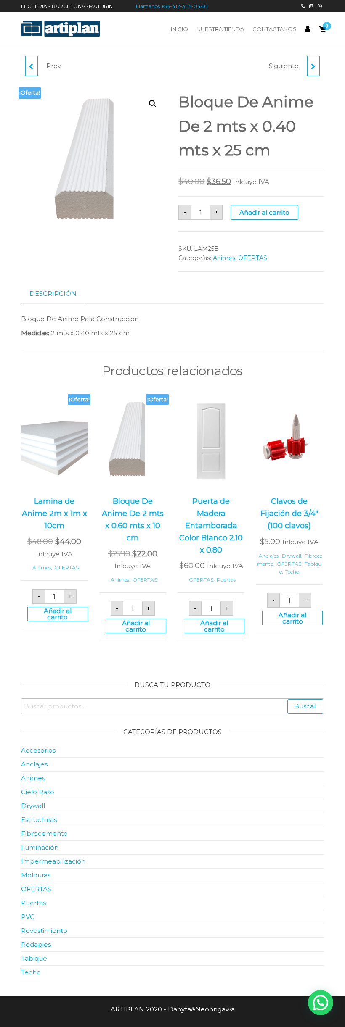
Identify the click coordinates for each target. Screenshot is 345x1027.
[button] (152, 103)
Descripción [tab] (53, 294)
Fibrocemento (44, 833)
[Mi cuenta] (307, 29)
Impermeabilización (53, 861)
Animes (224, 258)
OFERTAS (252, 258)
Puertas (226, 580)
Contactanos (274, 29)
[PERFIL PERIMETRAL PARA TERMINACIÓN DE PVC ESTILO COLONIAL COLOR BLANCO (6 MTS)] (31, 66)
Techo (292, 572)
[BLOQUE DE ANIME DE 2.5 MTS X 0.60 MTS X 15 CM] (313, 66)
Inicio (179, 29)
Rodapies (36, 944)
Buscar (305, 706)
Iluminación (39, 847)
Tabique (34, 958)
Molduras (35, 875)
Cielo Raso (37, 792)
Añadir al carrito (264, 212)
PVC (27, 917)
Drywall (291, 556)
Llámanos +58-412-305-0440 (172, 6)
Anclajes (269, 556)
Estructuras (39, 820)
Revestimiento (44, 931)
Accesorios (38, 750)
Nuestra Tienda (220, 29)
